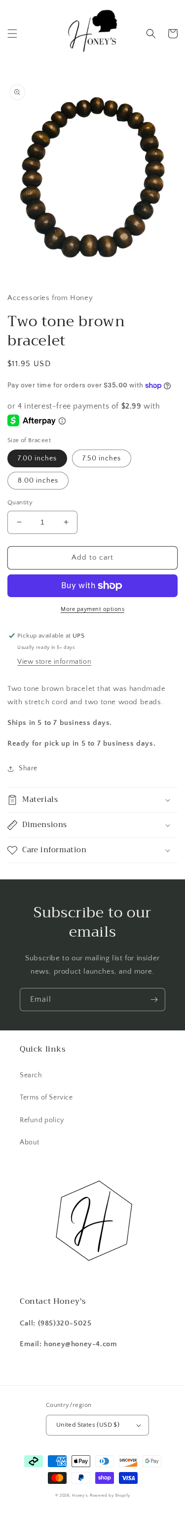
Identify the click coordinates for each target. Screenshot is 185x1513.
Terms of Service (46, 1097)
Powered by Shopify (110, 1495)
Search (31, 1075)
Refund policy (42, 1120)
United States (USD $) (87, 1424)
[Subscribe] (154, 999)
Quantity (20, 502)
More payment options (92, 609)
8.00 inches (38, 481)
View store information (54, 662)
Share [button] (28, 768)
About (29, 1142)
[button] (12, 33)
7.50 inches (101, 458)
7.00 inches (37, 458)
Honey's (80, 1495)
